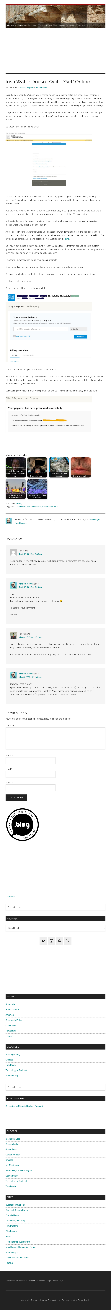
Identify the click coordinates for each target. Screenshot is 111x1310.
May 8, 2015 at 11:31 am (30, 637)
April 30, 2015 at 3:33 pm (30, 587)
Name (9, 755)
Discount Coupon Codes (17, 1210)
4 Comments (41, 88)
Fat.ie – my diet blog (15, 1220)
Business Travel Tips (15, 1205)
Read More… (21, 523)
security (19, 503)
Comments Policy (14, 1020)
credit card (21, 507)
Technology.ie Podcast (16, 1070)
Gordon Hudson (13, 1154)
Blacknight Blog (13, 1054)
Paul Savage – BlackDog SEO (19, 1170)
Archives (10, 1015)
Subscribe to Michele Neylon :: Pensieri (24, 1106)
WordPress (78, 1300)
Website (9, 782)
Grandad (9, 1059)
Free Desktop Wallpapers (18, 1242)
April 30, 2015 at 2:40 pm (30, 554)
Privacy (9, 1036)
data (67, 239)
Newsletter (11, 1030)
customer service (34, 507)
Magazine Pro (45, 1300)
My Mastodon (12, 1165)
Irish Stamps (12, 1252)
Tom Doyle (11, 1065)
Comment (11, 725)
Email (9, 769)
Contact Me (11, 1025)
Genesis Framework (63, 1300)
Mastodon (10, 896)
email (56, 507)
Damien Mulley (13, 1144)
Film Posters (12, 1226)
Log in (87, 1300)
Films (8, 1236)
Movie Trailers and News (17, 1257)
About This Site (13, 1009)
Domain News (12, 1215)
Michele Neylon (26, 583)
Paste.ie (9, 1263)
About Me (10, 1004)
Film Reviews (12, 1231)
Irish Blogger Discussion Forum (20, 1247)
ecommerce (47, 507)
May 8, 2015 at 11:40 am (30, 677)
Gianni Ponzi (11, 1149)
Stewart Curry (12, 1075)
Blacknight (95, 519)
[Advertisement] (55, 50)
